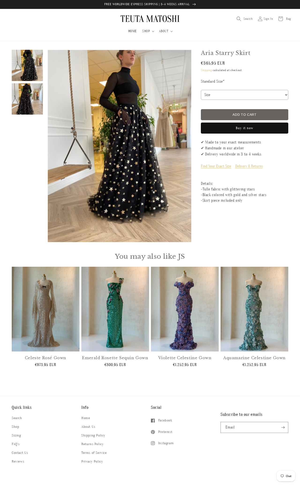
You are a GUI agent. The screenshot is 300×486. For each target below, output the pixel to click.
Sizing (16, 435)
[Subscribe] (283, 427)
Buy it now (244, 128)
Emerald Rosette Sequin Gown (115, 357)
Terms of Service (94, 453)
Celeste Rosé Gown (45, 357)
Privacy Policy (92, 461)
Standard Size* (212, 81)
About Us (88, 427)
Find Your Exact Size (216, 166)
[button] (147, 31)
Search (17, 418)
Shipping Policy (93, 435)
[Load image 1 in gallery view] (27, 65)
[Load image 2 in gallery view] (27, 99)
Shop (15, 427)
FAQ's (16, 444)
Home (85, 418)
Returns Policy (92, 444)
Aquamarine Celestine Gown (254, 357)
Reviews (18, 461)
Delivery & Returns (249, 166)
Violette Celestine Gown (185, 357)
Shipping (206, 70)
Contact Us (20, 453)
